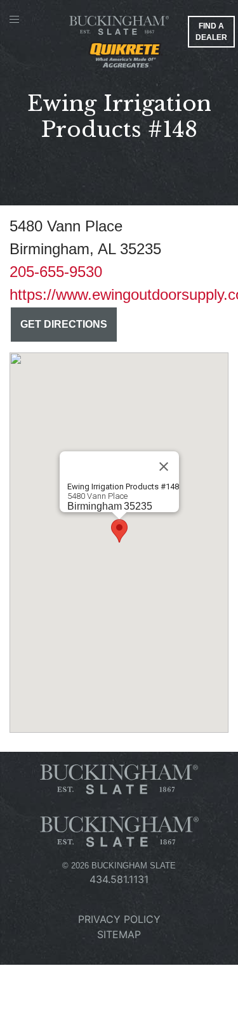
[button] (119, 531)
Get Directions (63, 324)
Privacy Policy (119, 919)
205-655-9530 (56, 271)
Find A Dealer (211, 32)
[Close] (164, 466)
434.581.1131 (119, 879)
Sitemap (119, 934)
